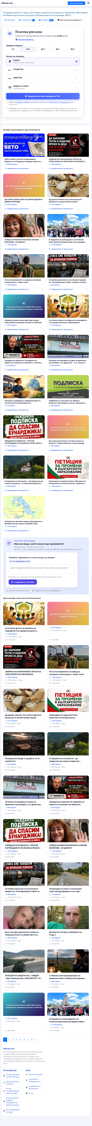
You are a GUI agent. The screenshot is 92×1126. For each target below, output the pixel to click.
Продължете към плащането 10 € (44, 96)
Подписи (47, 20)
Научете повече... (26, 39)
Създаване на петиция (24, 582)
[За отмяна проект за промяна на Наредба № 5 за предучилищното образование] (68, 313)
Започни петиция (76, 3)
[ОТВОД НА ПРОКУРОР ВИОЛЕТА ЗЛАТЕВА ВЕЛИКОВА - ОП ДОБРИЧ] (24, 233)
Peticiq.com (7, 3)
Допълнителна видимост (71, 20)
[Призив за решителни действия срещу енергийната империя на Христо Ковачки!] (24, 313)
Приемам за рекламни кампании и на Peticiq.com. (41, 103)
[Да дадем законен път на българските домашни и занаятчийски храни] (68, 192)
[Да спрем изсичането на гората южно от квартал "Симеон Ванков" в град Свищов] (68, 434)
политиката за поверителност (60, 102)
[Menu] (88, 3)
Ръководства (10, 1070)
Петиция (11, 20)
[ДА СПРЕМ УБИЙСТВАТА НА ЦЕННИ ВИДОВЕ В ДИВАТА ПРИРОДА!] (24, 192)
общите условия (22, 102)
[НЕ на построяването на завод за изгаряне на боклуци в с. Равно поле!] (24, 273)
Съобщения (27, 20)
